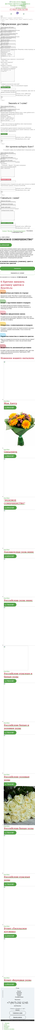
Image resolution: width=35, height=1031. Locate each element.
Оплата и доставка (21, 8)
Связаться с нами (17, 1013)
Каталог (24, 2)
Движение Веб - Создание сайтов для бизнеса (17, 1020)
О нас (24, 3)
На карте (18, 1010)
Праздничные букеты (19, 231)
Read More (7, 401)
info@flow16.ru (17, 1005)
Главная (4, 231)
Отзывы (24, 6)
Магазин (10, 231)
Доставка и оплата (19, 997)
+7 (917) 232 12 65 (22, 277)
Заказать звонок (17, 1017)
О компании (19, 992)
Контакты (23, 5)
